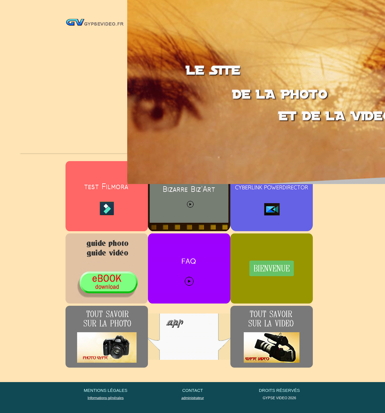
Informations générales (106, 398)
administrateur (192, 398)
